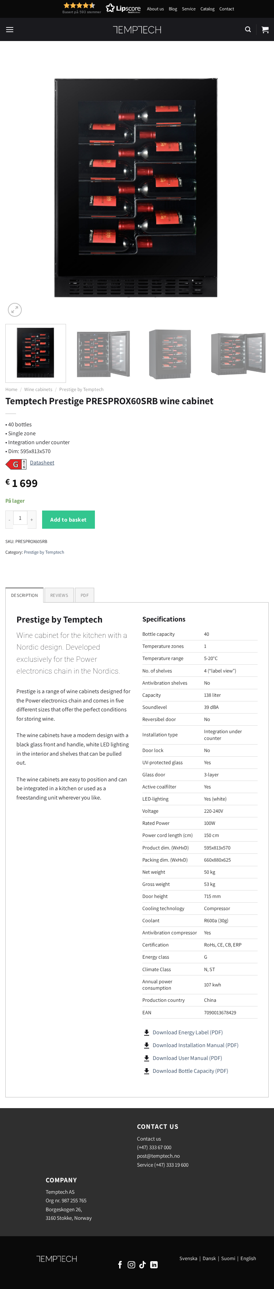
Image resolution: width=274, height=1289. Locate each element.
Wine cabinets (38, 389)
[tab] (59, 595)
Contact (226, 9)
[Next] (254, 187)
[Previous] (19, 187)
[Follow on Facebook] (120, 1265)
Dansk (209, 1258)
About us (155, 9)
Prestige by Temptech (81, 389)
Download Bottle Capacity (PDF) (190, 1071)
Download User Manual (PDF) (187, 1058)
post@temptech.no (158, 1155)
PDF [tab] (84, 595)
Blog (173, 9)
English (248, 1258)
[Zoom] (15, 310)
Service (189, 9)
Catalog (207, 9)
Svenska (188, 1258)
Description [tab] (24, 595)
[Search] (248, 29)
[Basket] (265, 29)
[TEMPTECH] (137, 29)
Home (11, 389)
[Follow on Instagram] (131, 1265)
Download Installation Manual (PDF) (196, 1045)
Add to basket (68, 519)
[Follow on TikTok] (142, 1265)
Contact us (149, 1138)
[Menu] (9, 29)
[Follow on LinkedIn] (154, 1265)
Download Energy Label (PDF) (188, 1032)
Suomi (228, 1258)
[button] (88, 8)
